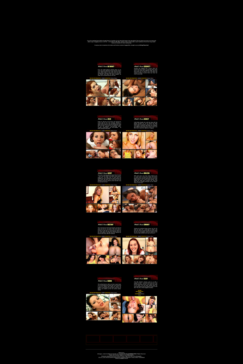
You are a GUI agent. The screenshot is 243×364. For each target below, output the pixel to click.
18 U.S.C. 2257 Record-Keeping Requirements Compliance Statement (114, 357)
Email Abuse (142, 357)
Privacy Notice (134, 357)
